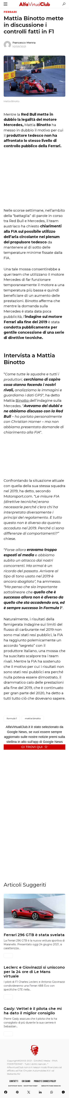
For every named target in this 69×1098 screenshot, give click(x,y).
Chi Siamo (26, 1081)
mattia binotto (33, 718)
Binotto (23, 400)
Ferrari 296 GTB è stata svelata (34, 935)
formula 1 (12, 718)
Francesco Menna (24, 42)
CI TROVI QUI (32, 747)
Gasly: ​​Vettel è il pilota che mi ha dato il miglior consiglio (33, 1010)
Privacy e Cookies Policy (45, 1081)
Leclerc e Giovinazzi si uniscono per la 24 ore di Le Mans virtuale (34, 972)
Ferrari (10, 12)
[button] (5, 4)
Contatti (13, 1081)
